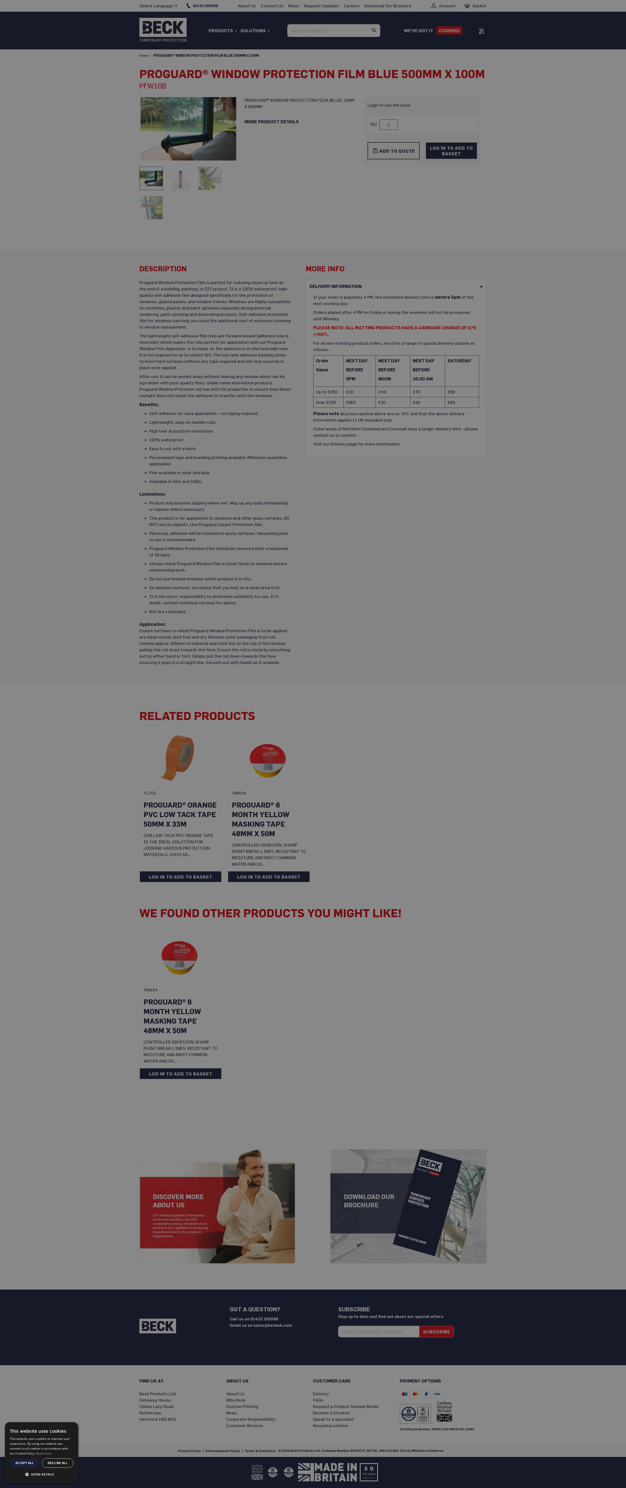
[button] (41, 1474)
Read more (44, 1453)
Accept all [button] (24, 1463)
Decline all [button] (57, 1463)
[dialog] (41, 1452)
